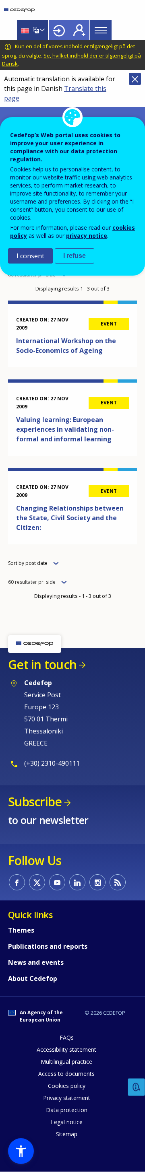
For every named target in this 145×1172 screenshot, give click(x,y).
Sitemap (66, 1134)
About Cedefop (32, 978)
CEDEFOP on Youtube (57, 882)
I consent (30, 255)
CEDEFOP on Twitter (37, 882)
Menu (101, 30)
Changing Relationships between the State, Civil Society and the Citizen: (70, 518)
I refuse (74, 255)
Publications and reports (47, 946)
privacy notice (86, 235)
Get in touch (42, 664)
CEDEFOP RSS (118, 882)
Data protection (66, 1110)
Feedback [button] (136, 1087)
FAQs (67, 1037)
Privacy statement (66, 1098)
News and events (36, 962)
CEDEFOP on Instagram (97, 882)
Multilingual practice (66, 1061)
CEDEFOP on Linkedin (77, 882)
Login (59, 30)
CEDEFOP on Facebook (17, 882)
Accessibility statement (66, 1049)
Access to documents (66, 1073)
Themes (21, 930)
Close (135, 79)
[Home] (19, 10)
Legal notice (67, 1122)
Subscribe (35, 801)
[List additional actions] (41, 30)
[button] (21, 1151)
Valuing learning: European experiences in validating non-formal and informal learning (65, 429)
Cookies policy (66, 1086)
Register (79, 30)
